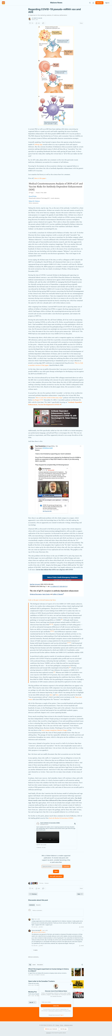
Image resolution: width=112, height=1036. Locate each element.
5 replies (35, 950)
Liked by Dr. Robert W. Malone (39, 932)
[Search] (89, 2)
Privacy (57, 1025)
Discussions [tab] (40, 964)
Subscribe (99, 3)
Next (79, 894)
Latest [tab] (34, 964)
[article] (56, 972)
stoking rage (38, 144)
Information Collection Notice (55, 1010)
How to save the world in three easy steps (49, 398)
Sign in (107, 3)
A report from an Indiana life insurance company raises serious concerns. (47, 973)
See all (31, 1002)
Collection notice (68, 1025)
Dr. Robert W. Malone (37, 18)
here (51, 695)
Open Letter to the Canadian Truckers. (41, 981)
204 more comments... (33, 957)
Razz (33, 919)
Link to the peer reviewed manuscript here (42, 600)
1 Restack (46, 883)
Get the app (63, 1029)
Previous (34, 894)
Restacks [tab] (38, 905)
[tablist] (34, 904)
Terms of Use (63, 1009)
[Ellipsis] (83, 919)
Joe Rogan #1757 (38, 400)
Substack (48, 1032)
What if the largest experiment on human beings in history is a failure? (48, 970)
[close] (70, 984)
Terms (61, 1025)
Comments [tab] (32, 905)
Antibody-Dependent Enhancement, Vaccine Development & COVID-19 (55, 403)
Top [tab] (30, 964)
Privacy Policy (67, 1010)
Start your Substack (52, 1029)
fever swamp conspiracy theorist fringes (54, 730)
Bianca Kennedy (36, 930)
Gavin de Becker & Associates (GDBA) (61, 818)
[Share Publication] (93, 2)
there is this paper (40, 178)
